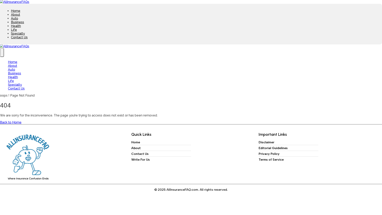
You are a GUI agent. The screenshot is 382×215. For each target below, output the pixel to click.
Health (16, 26)
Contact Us (19, 37)
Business (17, 22)
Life (14, 30)
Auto (14, 18)
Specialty (18, 33)
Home (15, 11)
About (15, 15)
